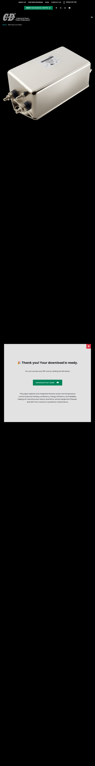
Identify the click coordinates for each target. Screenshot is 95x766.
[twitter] (60, 8)
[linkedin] (65, 8)
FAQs (47, 2)
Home (4, 25)
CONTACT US (56, 2)
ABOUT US (22, 2)
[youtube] (69, 8)
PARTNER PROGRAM (35, 2)
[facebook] (56, 8)
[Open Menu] (92, 17)
